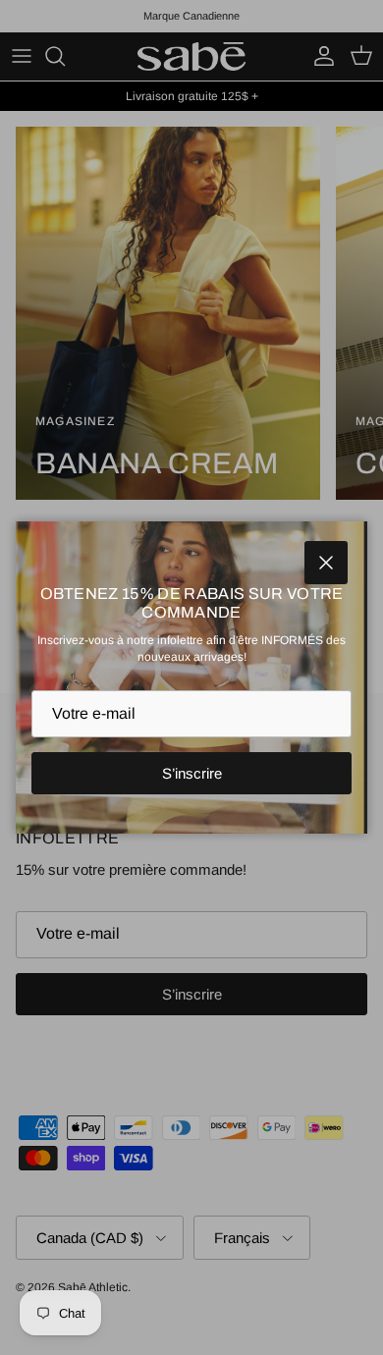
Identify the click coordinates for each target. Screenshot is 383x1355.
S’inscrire (192, 773)
